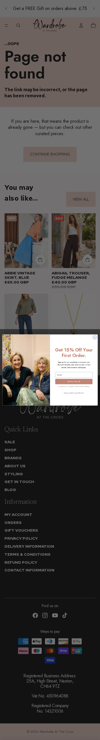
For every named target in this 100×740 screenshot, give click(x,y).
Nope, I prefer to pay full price (74, 393)
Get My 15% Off (74, 381)
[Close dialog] (95, 337)
